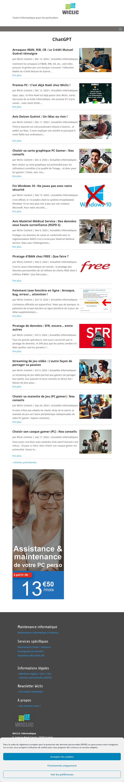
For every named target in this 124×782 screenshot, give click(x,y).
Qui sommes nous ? (30, 705)
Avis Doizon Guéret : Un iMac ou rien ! (39, 116)
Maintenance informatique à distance (38, 632)
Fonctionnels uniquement (62, 765)
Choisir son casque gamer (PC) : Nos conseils (44, 431)
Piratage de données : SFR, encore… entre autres (42, 327)
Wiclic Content (24, 58)
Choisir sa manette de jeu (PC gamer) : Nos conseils (43, 398)
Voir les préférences (62, 774)
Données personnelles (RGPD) (35, 677)
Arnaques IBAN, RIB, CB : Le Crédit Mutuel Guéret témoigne (42, 51)
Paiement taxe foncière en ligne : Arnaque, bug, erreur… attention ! (43, 292)
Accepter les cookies (62, 756)
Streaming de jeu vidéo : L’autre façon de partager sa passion (42, 363)
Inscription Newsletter (31, 691)
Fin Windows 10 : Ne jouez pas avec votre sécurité (42, 187)
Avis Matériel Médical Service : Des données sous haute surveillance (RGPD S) (44, 223)
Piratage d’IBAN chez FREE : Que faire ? (40, 256)
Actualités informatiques (64, 58)
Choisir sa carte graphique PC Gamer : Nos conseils (43, 152)
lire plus (16, 75)
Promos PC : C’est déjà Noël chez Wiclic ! (41, 85)
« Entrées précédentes (24, 462)
